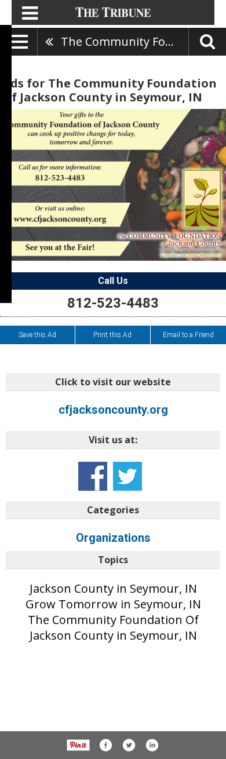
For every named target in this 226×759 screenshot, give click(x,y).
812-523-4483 (113, 303)
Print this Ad (112, 335)
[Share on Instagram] (151, 745)
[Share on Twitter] (128, 745)
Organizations (113, 538)
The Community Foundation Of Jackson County (124, 41)
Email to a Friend (188, 335)
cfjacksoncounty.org (113, 410)
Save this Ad (37, 335)
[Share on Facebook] (105, 745)
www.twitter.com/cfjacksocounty (127, 476)
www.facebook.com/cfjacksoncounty (92, 476)
